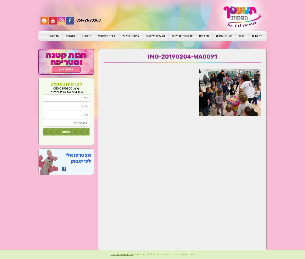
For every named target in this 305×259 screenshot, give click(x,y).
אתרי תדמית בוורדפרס (122, 254)
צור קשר (54, 36)
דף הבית (257, 36)
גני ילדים (204, 36)
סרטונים (86, 36)
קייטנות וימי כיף (130, 36)
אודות (242, 36)
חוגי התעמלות (224, 36)
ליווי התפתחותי (106, 36)
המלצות (70, 36)
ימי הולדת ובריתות (182, 36)
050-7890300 (88, 20)
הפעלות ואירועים (155, 36)
